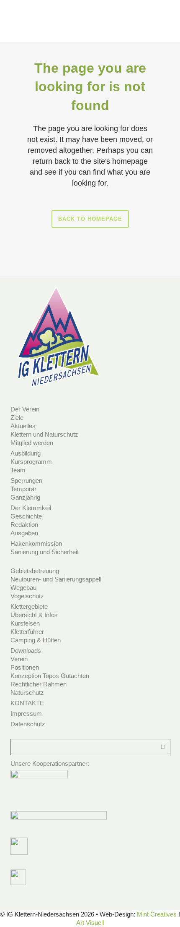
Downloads (25, 650)
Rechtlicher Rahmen (38, 684)
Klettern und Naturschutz (44, 434)
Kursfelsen (25, 623)
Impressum (26, 713)
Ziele (16, 417)
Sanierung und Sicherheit (44, 551)
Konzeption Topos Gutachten (49, 675)
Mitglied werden (31, 442)
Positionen (24, 667)
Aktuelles (23, 425)
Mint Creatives (157, 914)
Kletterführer (27, 631)
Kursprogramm (31, 461)
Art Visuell (90, 922)
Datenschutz (27, 724)
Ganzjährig (25, 497)
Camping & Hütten (35, 640)
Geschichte (26, 516)
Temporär (23, 488)
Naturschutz (27, 692)
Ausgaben (24, 533)
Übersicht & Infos (34, 614)
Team (18, 470)
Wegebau (23, 587)
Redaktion (24, 524)
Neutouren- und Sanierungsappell (55, 579)
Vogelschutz (27, 596)
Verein (19, 659)
